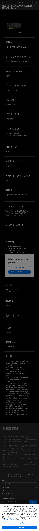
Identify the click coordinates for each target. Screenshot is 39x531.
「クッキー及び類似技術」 (9, 519)
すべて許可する (19, 527)
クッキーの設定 (19, 523)
